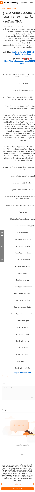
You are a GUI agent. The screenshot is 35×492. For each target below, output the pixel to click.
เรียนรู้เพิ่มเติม (17, 480)
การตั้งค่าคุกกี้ (17, 484)
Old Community (9, 8)
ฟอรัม (32, 3)
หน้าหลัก (24, 3)
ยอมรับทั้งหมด (17, 488)
